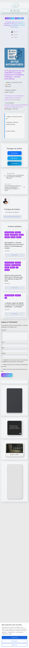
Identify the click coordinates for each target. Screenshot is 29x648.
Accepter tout (14, 637)
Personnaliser (14, 641)
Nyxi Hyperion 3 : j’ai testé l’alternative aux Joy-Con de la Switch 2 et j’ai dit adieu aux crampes (14, 245)
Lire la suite (14, 255)
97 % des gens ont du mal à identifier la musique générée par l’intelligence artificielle (14, 98)
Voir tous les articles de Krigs (12, 216)
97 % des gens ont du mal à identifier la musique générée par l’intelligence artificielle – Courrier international (14, 75)
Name (3, 348)
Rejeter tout (14, 645)
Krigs (17, 31)
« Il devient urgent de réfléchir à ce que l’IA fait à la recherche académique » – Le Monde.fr (14, 305)
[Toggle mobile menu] (18, 11)
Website (3, 353)
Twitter (15, 158)
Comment (4, 330)
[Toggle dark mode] (14, 11)
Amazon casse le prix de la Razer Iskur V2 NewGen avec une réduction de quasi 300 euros (14, 278)
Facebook (15, 153)
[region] (14, 635)
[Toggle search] (11, 11)
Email (3, 342)
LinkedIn (15, 163)
